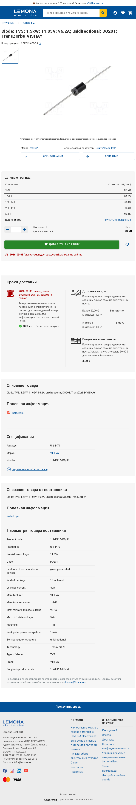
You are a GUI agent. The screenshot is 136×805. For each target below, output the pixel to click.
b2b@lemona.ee (95, 3)
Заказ (105, 766)
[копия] (39, 43)
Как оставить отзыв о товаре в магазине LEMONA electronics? (84, 732)
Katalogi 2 (29, 22)
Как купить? (109, 730)
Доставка (108, 739)
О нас (74, 762)
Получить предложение (117, 219)
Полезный (77, 771)
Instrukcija (18, 413)
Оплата (106, 735)
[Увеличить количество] (7, 229)
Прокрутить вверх (68, 706)
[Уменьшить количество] (24, 229)
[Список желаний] (123, 13)
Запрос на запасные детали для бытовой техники (84, 745)
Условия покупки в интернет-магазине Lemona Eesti (114, 757)
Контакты (77, 767)
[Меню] (8, 13)
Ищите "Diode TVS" (106, 148)
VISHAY (34, 148)
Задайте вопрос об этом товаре (29, 469)
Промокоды (109, 770)
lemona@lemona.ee (75, 682)
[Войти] (115, 13)
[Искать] (103, 13)
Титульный (7, 22)
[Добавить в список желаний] (127, 244)
